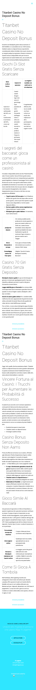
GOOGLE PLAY (18, 642)
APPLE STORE (18, 638)
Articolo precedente (18, 324)
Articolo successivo (18, 329)
